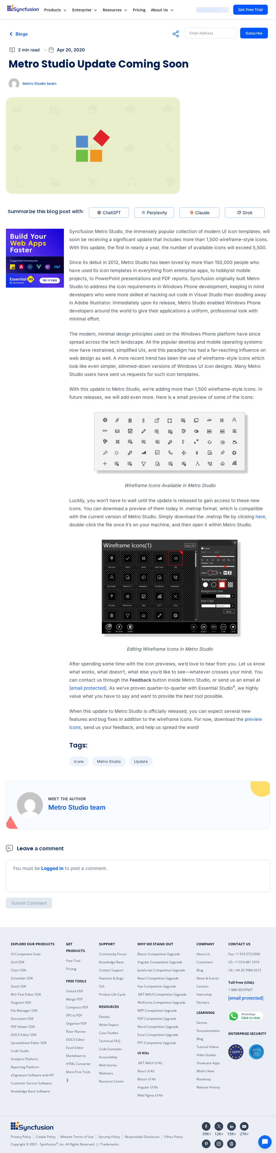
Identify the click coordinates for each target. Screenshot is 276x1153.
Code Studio (20, 1051)
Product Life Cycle (112, 994)
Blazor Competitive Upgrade (158, 954)
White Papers (109, 1024)
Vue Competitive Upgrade (156, 986)
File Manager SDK (24, 1010)
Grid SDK (17, 962)
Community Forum (113, 954)
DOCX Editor (75, 1039)
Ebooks (104, 1016)
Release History (208, 1087)
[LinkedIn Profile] (231, 1126)
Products (52, 9)
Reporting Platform (25, 1067)
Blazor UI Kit (146, 1079)
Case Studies (108, 1033)
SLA (102, 986)
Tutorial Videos (207, 1047)
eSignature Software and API (32, 1075)
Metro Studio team (39, 83)
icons (79, 761)
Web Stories (108, 1065)
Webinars (106, 1073)
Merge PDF (74, 999)
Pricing (139, 9)
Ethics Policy (173, 1136)
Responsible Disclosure (142, 1136)
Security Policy (109, 1136)
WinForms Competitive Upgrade (161, 1002)
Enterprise (81, 9)
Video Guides (206, 1055)
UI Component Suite (26, 954)
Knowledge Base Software (30, 1091)
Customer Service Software (31, 1083)
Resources (112, 9)
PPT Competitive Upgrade (156, 1043)
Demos (201, 1022)
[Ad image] (35, 258)
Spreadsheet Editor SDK (29, 1043)
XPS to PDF (74, 1015)
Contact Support (111, 970)
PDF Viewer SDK (23, 1026)
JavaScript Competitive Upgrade (161, 970)
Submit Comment (29, 903)
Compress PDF (77, 1007)
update (141, 761)
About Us (159, 9)
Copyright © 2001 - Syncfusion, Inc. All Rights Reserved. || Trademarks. (65, 1144)
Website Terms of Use (77, 1136)
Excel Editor (75, 1047)
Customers (204, 962)
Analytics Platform (24, 1059)
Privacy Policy (21, 1136)
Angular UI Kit (147, 1087)
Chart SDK (18, 970)
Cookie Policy (46, 1136)
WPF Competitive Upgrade (157, 1010)
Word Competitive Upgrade (157, 1026)
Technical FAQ (109, 1041)
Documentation (208, 1030)
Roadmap (203, 1079)
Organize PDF (76, 1023)
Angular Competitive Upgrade (159, 962)
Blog (199, 970)
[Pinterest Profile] (206, 1144)
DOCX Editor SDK (23, 1034)
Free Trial (73, 960)
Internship (204, 994)
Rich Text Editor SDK (26, 994)
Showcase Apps (208, 1063)
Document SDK (22, 1018)
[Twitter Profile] (219, 1126)
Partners (202, 1002)
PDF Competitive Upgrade (156, 1018)
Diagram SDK (21, 1002)
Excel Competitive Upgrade (157, 1034)
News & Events (207, 978)
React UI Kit (145, 1071)
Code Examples (110, 1049)
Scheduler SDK (22, 978)
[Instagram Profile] (219, 1144)
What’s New (205, 1071)
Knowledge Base (111, 962)
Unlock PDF (74, 991)
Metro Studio (109, 761)
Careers (202, 986)
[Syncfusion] (32, 1126)
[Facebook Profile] (206, 1126)
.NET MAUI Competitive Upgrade (162, 994)
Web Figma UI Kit (150, 1095)
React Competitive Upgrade (158, 978)
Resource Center (111, 1081)
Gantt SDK (18, 986)
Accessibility (108, 1057)
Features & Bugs (111, 978)
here (260, 516)
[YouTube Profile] (244, 1126)
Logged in (52, 868)
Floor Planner (76, 1031)
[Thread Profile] (231, 1144)
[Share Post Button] (175, 33)
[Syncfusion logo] (26, 8)
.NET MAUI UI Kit (149, 1063)
